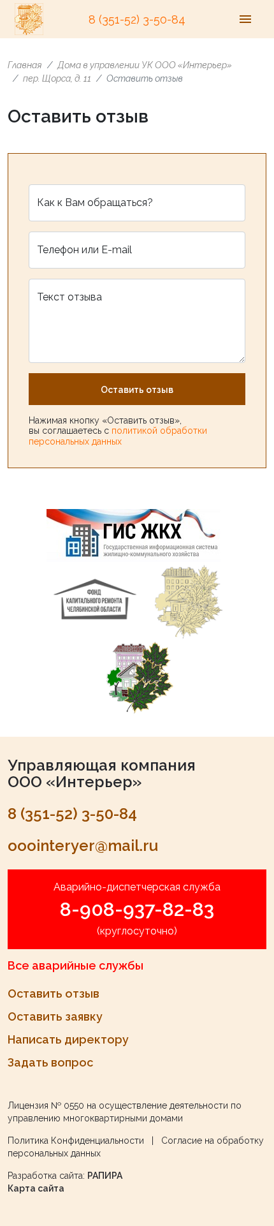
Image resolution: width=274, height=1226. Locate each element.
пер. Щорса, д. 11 (57, 78)
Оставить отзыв (137, 390)
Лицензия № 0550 (46, 1105)
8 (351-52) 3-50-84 (137, 19)
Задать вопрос (50, 1062)
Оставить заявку (55, 1016)
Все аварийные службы (75, 965)
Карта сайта (36, 1188)
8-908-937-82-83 (137, 909)
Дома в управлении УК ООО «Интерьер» (144, 65)
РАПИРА (104, 1176)
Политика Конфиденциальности (76, 1140)
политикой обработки (159, 430)
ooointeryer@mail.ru (83, 845)
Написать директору (68, 1039)
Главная (25, 65)
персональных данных (75, 441)
